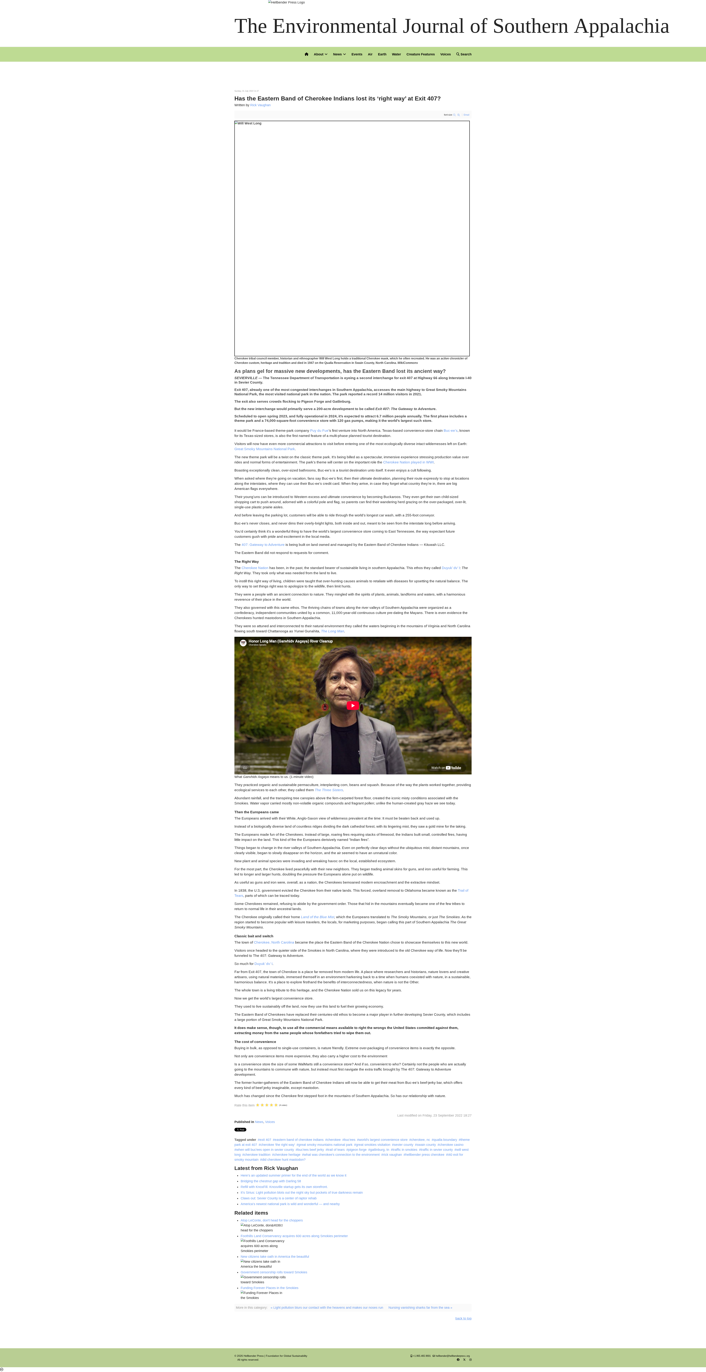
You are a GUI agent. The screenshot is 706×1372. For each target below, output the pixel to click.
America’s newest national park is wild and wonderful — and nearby (290, 1204)
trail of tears (336, 1150)
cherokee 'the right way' (278, 1145)
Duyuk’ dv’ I (451, 568)
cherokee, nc (420, 1140)
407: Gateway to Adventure (263, 545)
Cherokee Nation (255, 568)
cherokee (334, 1140)
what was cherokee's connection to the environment (342, 1154)
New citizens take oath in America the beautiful (275, 1256)
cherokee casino (451, 1145)
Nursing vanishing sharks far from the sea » (420, 1307)
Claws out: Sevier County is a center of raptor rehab (279, 1198)
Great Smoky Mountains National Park (264, 449)
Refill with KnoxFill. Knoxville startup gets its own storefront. (284, 1187)
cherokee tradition (257, 1154)
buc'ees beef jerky (310, 1150)
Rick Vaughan (260, 105)
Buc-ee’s (451, 430)
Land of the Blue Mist (317, 917)
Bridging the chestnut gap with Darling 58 (271, 1181)
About (318, 54)
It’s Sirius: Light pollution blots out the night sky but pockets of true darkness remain (302, 1192)
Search (466, 54)
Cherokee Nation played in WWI (408, 462)
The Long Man (332, 631)
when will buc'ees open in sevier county (265, 1150)
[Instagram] (470, 1359)
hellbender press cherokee (424, 1154)
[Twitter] (464, 1359)
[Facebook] (458, 1359)
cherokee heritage (287, 1154)
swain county (426, 1145)
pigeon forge (357, 1150)
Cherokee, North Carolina (274, 942)
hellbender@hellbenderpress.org (453, 1356)
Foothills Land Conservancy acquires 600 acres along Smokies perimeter (294, 1236)
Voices (445, 54)
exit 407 (265, 1140)
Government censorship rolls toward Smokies (274, 1272)
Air (370, 54)
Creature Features (421, 54)
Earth (382, 54)
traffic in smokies (405, 1150)
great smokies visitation (373, 1145)
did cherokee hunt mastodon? (284, 1159)
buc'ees (349, 1140)
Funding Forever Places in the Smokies (269, 1288)
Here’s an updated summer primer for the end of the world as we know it (293, 1175)
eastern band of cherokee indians (299, 1140)
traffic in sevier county (437, 1150)
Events (357, 54)
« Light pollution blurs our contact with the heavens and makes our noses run (327, 1307)
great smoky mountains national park (325, 1145)
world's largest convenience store (383, 1140)
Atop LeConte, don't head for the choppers (272, 1220)
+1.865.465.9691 (422, 1356)
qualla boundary (445, 1140)
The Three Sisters (329, 790)
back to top (463, 1318)
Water (396, 54)
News (337, 54)
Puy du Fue (319, 430)
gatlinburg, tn (379, 1150)
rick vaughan (392, 1154)
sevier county (403, 1145)
